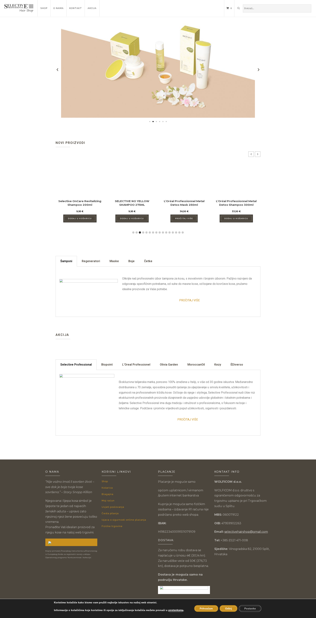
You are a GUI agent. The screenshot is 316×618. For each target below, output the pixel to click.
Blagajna (107, 494)
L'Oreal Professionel (136, 364)
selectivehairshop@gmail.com (246, 531)
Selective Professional (76, 364)
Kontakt (75, 8)
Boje (131, 261)
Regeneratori (91, 261)
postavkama (175, 610)
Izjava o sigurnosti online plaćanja (124, 519)
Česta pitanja (110, 513)
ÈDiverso (237, 364)
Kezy (217, 364)
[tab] (66, 261)
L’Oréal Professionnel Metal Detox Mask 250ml (184, 202)
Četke (148, 261)
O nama (58, 8)
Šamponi (66, 261)
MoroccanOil (196, 364)
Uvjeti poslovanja (113, 507)
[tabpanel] (158, 292)
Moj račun (108, 500)
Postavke (250, 608)
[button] (149, 121)
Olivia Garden (169, 364)
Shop (44, 8)
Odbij (228, 608)
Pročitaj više (184, 218)
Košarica (107, 487)
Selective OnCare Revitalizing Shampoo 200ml (79, 202)
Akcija (92, 8)
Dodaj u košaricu (80, 218)
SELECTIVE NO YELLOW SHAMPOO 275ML (132, 202)
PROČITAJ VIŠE (189, 300)
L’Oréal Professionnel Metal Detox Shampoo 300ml (236, 202)
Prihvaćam (206, 608)
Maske (114, 261)
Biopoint (107, 364)
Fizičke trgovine (112, 526)
